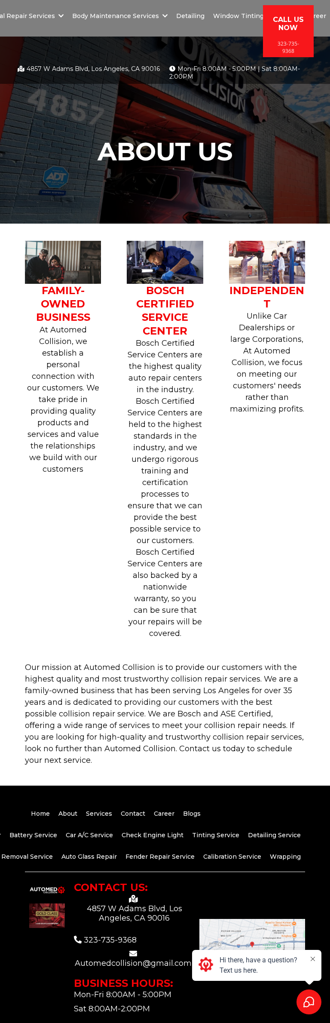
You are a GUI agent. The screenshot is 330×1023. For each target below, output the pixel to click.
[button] (164, 16)
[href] (252, 948)
